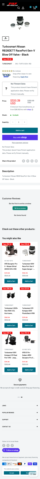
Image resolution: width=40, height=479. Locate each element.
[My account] (23, 8)
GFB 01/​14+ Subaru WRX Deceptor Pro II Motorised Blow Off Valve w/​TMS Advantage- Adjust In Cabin (28, 355)
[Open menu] (3, 4)
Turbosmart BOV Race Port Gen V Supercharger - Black (28, 267)
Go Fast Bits (8, 261)
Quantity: (5, 122)
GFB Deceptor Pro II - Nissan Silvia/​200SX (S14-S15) (10, 266)
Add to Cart (11, 281)
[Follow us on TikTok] (12, 445)
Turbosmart (7, 64)
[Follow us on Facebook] (3, 445)
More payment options (20, 143)
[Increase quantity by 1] (24, 122)
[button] (28, 8)
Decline (28, 473)
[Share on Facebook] (23, 161)
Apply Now (24, 77)
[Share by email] (36, 161)
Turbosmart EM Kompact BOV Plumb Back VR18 (28, 310)
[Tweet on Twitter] (32, 161)
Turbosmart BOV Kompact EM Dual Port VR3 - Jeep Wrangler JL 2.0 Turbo (10, 355)
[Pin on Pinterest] (27, 161)
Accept (11, 473)
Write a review (20, 208)
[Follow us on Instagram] (8, 445)
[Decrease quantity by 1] (12, 122)
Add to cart (20, 130)
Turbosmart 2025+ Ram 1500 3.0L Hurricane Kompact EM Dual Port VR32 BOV (11, 311)
